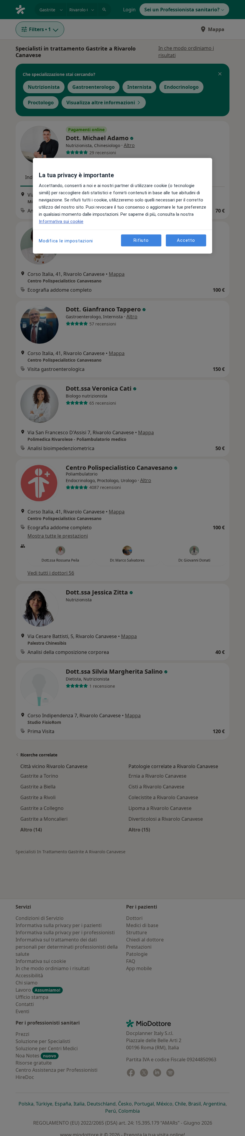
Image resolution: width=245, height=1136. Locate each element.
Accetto (186, 240)
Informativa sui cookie (61, 221)
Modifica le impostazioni (66, 241)
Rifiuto (141, 240)
